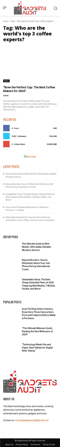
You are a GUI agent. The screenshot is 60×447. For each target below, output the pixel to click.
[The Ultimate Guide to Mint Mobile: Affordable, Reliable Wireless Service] (11, 247)
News (6, 81)
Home (5, 21)
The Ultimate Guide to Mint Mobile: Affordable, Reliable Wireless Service (36, 246)
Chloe (5, 95)
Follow (53, 136)
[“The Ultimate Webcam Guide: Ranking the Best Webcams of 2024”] (11, 332)
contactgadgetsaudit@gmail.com (32, 420)
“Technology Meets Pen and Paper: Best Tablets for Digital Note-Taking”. (37, 347)
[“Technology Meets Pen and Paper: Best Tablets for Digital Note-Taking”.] (11, 348)
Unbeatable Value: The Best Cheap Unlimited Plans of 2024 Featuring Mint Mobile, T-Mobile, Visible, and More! (30, 197)
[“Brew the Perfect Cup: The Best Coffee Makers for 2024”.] (30, 63)
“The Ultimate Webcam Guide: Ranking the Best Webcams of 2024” (37, 331)
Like (55, 128)
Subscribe (52, 144)
